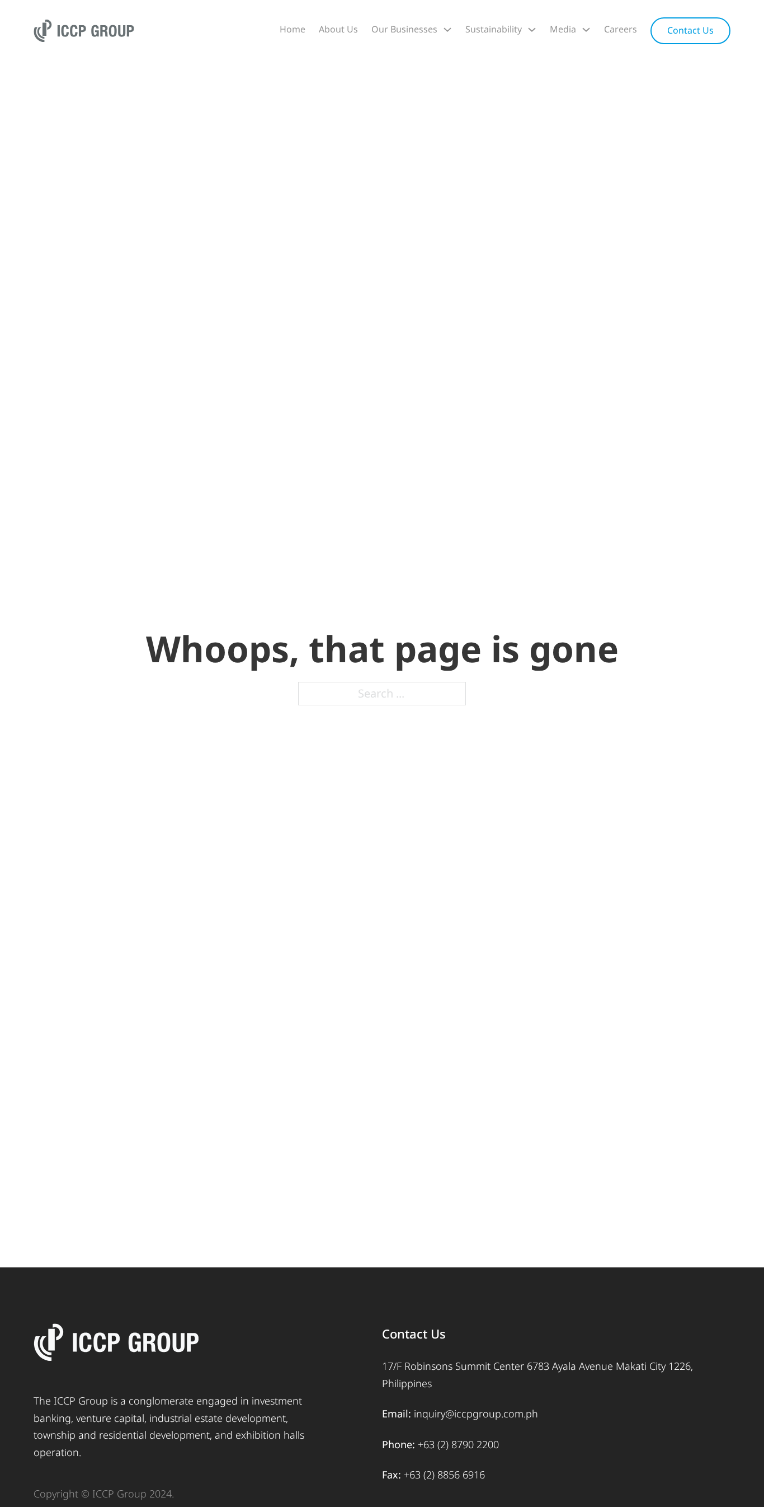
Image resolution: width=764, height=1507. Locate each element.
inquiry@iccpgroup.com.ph (476, 1413)
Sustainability (493, 29)
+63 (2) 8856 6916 (444, 1474)
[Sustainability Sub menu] (531, 29)
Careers (620, 29)
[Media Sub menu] (586, 29)
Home (292, 29)
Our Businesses (404, 29)
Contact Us (690, 30)
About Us (338, 29)
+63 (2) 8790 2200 (458, 1444)
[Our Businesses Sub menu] (447, 29)
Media (563, 29)
